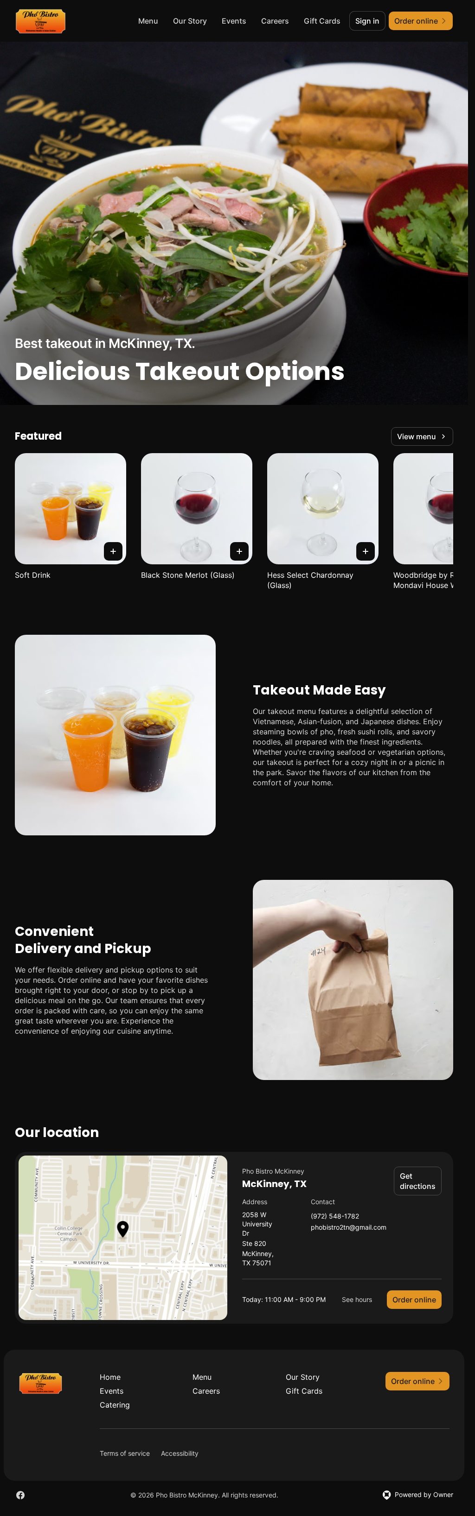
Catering (115, 1404)
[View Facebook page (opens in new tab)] (20, 1495)
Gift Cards (322, 20)
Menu (148, 20)
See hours (357, 1299)
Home (110, 1377)
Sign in (367, 20)
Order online (414, 1299)
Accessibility (180, 1453)
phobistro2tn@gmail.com (348, 1227)
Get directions (418, 1181)
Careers (275, 20)
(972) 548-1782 (335, 1216)
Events (234, 20)
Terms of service (125, 1453)
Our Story (190, 20)
